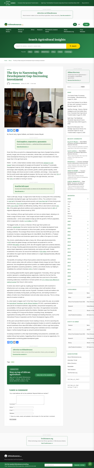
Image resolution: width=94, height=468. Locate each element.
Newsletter (71, 366)
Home (5, 60)
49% (54, 208)
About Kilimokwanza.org (69, 30)
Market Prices (45, 51)
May (69, 209)
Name (12, 407)
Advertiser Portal (72, 360)
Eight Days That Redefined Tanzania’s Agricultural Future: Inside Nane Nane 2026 (41, 3)
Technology (68, 51)
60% (9, 242)
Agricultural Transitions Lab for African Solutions (23, 303)
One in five (19, 203)
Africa (32, 29)
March (69, 213)
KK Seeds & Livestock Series (51, 30)
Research (39, 29)
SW (79, 24)
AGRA (12, 362)
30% (11, 179)
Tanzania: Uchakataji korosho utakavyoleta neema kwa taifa (76, 172)
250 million (43, 251)
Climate (60, 51)
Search (82, 86)
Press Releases (82, 30)
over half (11, 201)
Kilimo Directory (72, 363)
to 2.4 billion (28, 221)
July (69, 204)
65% (30, 269)
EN (75, 24)
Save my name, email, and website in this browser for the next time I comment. (33, 416)
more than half (43, 201)
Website (12, 413)
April (69, 211)
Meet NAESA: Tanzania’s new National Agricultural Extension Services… (77, 143)
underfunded (16, 227)
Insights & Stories (8, 30)
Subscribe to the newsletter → (45, 375)
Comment (13, 404)
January (70, 218)
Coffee (36, 51)
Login (86, 24)
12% (57, 174)
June (69, 206)
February (70, 216)
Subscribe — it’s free (79, 465)
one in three (14, 206)
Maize (30, 51)
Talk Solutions (71, 369)
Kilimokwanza (16, 83)
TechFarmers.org (72, 372)
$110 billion (16, 244)
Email (12, 410)
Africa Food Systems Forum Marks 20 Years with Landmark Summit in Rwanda (77, 104)
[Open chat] (90, 464)
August (69, 201)
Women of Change (21, 30)
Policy (53, 51)
